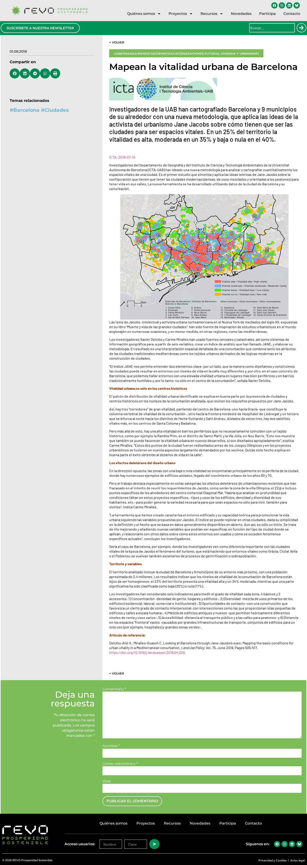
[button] (15, 73)
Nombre (111, 746)
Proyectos (178, 13)
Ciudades (56, 110)
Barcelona (26, 110)
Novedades (241, 13)
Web (106, 781)
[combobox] (272, 27)
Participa (267, 13)
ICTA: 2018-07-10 (122, 157)
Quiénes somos (141, 13)
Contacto (291, 13)
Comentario (114, 689)
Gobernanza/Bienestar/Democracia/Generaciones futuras (166, 53)
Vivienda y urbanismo (240, 53)
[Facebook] (274, 5)
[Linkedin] (289, 5)
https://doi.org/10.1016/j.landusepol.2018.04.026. (147, 652)
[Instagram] (282, 5)
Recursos (208, 13)
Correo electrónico (120, 764)
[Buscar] (301, 27)
